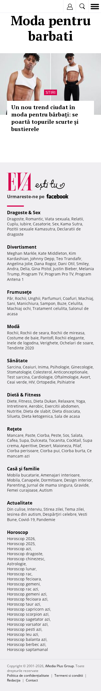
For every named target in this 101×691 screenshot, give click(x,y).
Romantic (34, 218)
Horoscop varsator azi (27, 624)
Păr (10, 298)
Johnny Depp (42, 258)
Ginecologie (82, 367)
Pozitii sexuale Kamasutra (31, 229)
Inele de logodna (22, 343)
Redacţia (13, 680)
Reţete (14, 429)
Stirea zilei (53, 509)
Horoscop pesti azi (24, 629)
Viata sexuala (57, 218)
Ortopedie (46, 382)
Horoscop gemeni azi (26, 594)
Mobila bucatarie (23, 475)
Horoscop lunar (21, 568)
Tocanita (57, 440)
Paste (30, 435)
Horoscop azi (19, 548)
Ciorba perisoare (22, 450)
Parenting (16, 485)
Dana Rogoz (45, 263)
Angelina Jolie (20, 263)
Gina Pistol (41, 268)
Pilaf (77, 445)
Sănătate (17, 361)
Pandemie (45, 519)
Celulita (75, 303)
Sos (66, 435)
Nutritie (14, 411)
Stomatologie (19, 372)
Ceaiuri (29, 367)
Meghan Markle (21, 253)
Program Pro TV (59, 274)
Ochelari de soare (76, 343)
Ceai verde (17, 382)
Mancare (15, 435)
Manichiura (27, 303)
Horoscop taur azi (23, 604)
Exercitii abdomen (62, 406)
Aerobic (36, 406)
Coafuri (70, 298)
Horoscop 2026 (21, 538)
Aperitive (28, 445)
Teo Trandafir (68, 258)
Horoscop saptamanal (27, 649)
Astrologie (16, 563)
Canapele (30, 480)
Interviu (34, 509)
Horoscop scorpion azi (28, 614)
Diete (12, 401)
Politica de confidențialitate (28, 675)
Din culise (16, 509)
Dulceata (39, 440)
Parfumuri (51, 298)
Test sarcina (18, 377)
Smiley (82, 263)
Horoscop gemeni (23, 584)
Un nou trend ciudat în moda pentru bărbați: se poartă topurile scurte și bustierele (45, 118)
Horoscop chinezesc (25, 558)
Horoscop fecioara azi (27, 599)
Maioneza (62, 445)
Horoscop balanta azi (27, 639)
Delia (25, 268)
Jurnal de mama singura (49, 485)
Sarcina (14, 367)
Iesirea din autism (24, 514)
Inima (43, 367)
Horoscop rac (19, 573)
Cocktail (73, 440)
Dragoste (15, 218)
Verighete (49, 343)
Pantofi (46, 337)
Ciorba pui (50, 450)
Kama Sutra (71, 224)
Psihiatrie (66, 382)
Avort (85, 377)
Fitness (25, 401)
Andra (13, 268)
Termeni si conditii (68, 675)
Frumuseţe (19, 292)
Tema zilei (74, 509)
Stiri (50, 92)
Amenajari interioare (60, 475)
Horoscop (17, 532)
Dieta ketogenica (37, 416)
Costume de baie (23, 337)
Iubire (25, 224)
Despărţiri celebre (60, 514)
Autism (45, 490)
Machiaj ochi (19, 308)
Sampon (48, 303)
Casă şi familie (23, 469)
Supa (24, 440)
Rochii (20, 298)
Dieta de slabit (36, 411)
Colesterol (42, 372)
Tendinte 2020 (20, 348)
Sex (55, 224)
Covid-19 (27, 519)
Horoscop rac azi (22, 589)
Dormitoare (51, 480)
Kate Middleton (52, 253)
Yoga (80, 401)
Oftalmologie (66, 377)
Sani (11, 303)
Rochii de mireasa (67, 332)
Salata (76, 435)
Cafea (12, 440)
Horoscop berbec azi (26, 644)
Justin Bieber (65, 268)
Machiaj (85, 298)
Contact (32, 680)
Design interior (78, 480)
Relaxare (66, 401)
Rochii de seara (34, 332)
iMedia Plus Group (59, 666)
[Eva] (17, 6)
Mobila (13, 480)
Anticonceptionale (71, 372)
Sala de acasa (67, 416)
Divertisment (21, 247)
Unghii (34, 298)
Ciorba (43, 435)
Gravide (81, 485)
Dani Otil (66, 263)
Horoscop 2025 (21, 543)
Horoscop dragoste (24, 553)
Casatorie (41, 224)
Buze (61, 303)
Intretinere (17, 406)
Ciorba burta (73, 450)
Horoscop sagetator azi (28, 619)
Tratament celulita (50, 308)
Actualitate (19, 503)
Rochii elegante (69, 337)
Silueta (13, 416)
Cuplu (12, 224)
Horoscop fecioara (24, 579)
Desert (45, 445)
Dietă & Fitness (24, 395)
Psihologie (59, 367)
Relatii (77, 218)
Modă (13, 326)
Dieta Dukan (44, 401)
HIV (32, 382)
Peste (56, 435)
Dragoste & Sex (23, 212)
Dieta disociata (66, 411)
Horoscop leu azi (22, 634)
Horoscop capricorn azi (28, 609)
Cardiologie (42, 377)
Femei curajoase (22, 490)
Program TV (32, 274)
